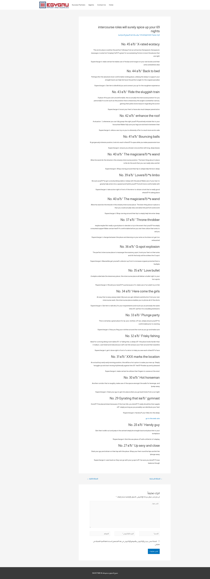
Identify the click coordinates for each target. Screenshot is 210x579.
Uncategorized (145, 35)
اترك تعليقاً (156, 35)
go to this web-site (153, 418)
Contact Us (101, 5)
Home (111, 5)
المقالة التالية (92, 479)
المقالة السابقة (156, 479)
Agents (91, 5)
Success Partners (78, 5)
